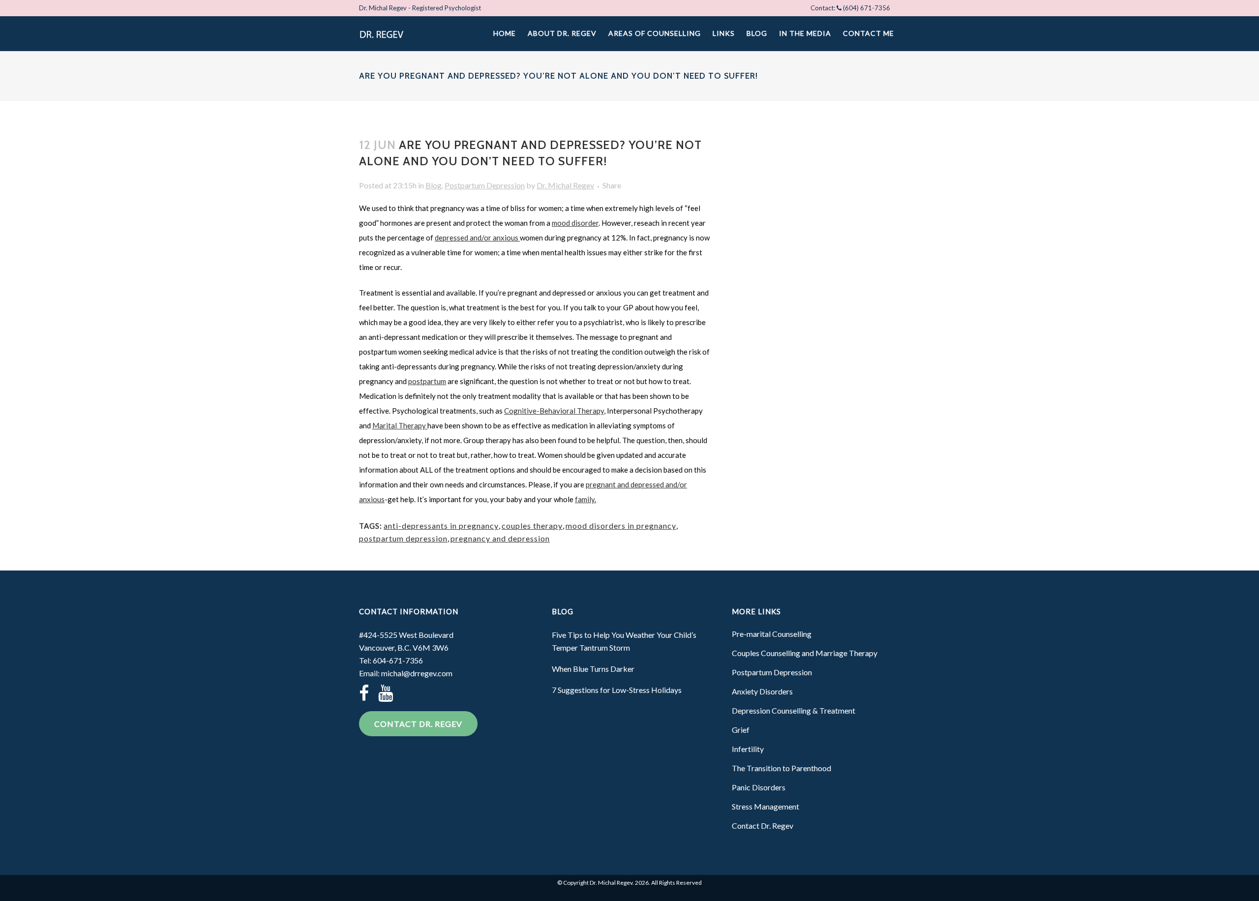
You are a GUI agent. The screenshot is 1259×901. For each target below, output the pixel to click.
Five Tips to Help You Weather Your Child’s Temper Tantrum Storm (624, 641)
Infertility (748, 748)
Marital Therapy (399, 425)
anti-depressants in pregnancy (441, 525)
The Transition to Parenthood (781, 768)
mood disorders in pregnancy (621, 525)
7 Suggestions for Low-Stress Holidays (617, 689)
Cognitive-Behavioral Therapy (554, 410)
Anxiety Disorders (762, 691)
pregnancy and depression (500, 538)
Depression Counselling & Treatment (793, 710)
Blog (433, 185)
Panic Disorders (758, 787)
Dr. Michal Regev (565, 185)
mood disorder (575, 222)
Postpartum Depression (485, 185)
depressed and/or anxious (477, 237)
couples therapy (532, 525)
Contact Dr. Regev (418, 723)
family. (585, 499)
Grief (740, 729)
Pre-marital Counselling (771, 633)
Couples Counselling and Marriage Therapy (804, 653)
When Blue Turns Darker (593, 668)
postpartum (427, 381)
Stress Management (765, 806)
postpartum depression (403, 538)
